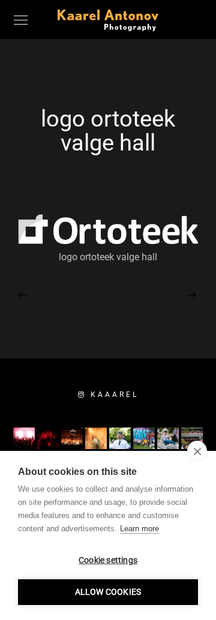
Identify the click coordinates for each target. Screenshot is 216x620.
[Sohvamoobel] (23, 294)
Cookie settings (108, 560)
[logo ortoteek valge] (192, 294)
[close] (197, 451)
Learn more (139, 528)
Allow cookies (108, 592)
